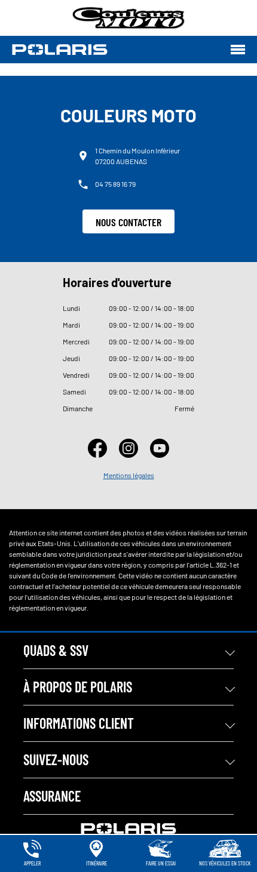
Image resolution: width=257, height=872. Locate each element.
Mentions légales (128, 475)
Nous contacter (128, 222)
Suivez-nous (55, 759)
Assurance (52, 796)
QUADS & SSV (55, 650)
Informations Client (78, 723)
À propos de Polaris (77, 686)
